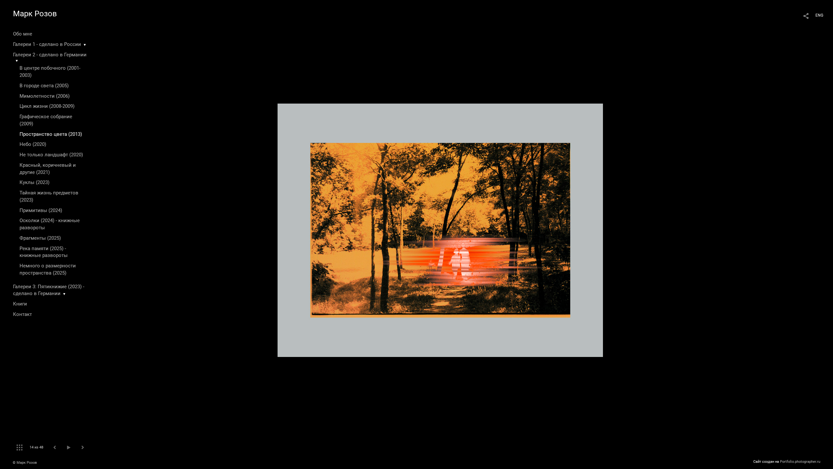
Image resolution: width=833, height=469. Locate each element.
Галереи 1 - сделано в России (47, 44)
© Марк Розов (25, 463)
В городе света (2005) (44, 86)
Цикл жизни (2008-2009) (47, 106)
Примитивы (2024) (41, 210)
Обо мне (22, 34)
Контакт (22, 314)
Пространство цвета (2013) (51, 134)
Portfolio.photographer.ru (800, 462)
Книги (20, 304)
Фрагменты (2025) (40, 238)
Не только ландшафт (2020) (51, 155)
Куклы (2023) (34, 182)
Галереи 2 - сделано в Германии (50, 55)
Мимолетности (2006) (45, 96)
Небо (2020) (33, 144)
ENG (819, 15)
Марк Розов (35, 13)
